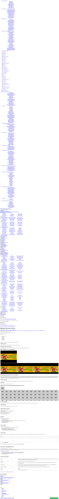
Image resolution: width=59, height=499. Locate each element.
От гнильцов (10, 33)
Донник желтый (11, 176)
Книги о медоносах (20, 304)
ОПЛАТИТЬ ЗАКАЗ (10, 211)
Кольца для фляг (11, 142)
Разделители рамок (10, 30)
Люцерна (11, 180)
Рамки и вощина (3, 18)
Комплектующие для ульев (10, 14)
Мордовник (20, 298)
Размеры (3, 495)
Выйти (2, 496)
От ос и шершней (4, 78)
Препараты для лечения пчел (7, 326)
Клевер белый (4, 297)
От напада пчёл (10, 44)
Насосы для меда (11, 140)
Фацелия (11, 185)
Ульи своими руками (10, 13)
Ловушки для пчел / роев (20, 284)
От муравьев (19, 232)
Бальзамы (10, 201)
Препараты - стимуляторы (12, 228)
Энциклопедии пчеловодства (10, 192)
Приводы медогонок (12, 268)
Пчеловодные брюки (4, 215)
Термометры (10, 162)
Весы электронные (10, 135)
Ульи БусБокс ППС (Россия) (10, 12)
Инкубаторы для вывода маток (10, 94)
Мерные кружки (11, 141)
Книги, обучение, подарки (5, 186)
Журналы (11, 194)
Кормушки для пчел (10, 153)
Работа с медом (3, 132)
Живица (11, 202)
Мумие (10, 204)
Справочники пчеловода (20, 303)
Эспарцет (12, 300)
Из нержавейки (10, 118)
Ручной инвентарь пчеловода (5, 269)
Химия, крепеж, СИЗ (10, 169)
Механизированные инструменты (10, 166)
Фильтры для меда (10, 134)
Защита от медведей (20, 231)
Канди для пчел (3, 243)
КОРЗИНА (7, 211)
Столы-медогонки (11, 122)
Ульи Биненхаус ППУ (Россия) (12, 217)
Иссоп (10, 177)
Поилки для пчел (11, 154)
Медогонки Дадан (10, 111)
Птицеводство (3, 198)
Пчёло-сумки (10, 143)
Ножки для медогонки (10, 121)
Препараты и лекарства (20, 307)
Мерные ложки (12, 278)
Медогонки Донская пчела (10, 116)
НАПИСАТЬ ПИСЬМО (16, 211)
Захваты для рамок (10, 125)
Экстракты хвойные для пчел (10, 41)
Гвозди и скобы (10, 27)
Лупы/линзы (10, 96)
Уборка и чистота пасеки (20, 288)
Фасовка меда (19, 276)
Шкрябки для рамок (10, 25)
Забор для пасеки (11, 164)
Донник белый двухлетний (11, 175)
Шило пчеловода (11, 130)
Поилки (11, 199)
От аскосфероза (4, 53)
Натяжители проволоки (12, 225)
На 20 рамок (10, 110)
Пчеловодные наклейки (10, 191)
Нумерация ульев (4, 219)
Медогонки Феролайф (10, 117)
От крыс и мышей (10, 42)
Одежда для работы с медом (12, 277)
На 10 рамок (10, 109)
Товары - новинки (3, 312)
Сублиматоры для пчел (5, 69)
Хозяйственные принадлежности (11, 168)
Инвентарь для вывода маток (10, 93)
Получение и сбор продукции (5, 145)
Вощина (11, 19)
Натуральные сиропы (10, 206)
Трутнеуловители (12, 260)
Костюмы (12, 213)
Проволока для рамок (4, 223)
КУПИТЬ (1, 479)
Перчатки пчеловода (10, 4)
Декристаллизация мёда (10, 136)
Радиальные (10, 114)
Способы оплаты (2, 426)
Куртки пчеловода (10, 2)
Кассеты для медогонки (12, 267)
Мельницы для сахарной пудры (10, 159)
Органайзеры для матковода (10, 99)
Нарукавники (10, 3)
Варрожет (3, 85)
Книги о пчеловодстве (10, 193)
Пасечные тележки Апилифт (10, 152)
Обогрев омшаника (20, 285)
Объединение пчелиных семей (5, 84)
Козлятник (20, 297)
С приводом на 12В (10, 113)
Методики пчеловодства (4, 303)
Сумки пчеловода (10, 6)
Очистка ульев (10, 128)
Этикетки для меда (20, 275)
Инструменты (3, 165)
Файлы (11, 197)
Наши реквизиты (2, 315)
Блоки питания (10, 161)
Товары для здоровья (4, 200)
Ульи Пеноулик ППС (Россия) (10, 9)
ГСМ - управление (11, 160)
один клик (11, 453)
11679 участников (6, 321)
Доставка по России (4, 493)
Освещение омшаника (10, 157)
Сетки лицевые (10, 5)
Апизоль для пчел (4, 89)
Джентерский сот (11, 92)
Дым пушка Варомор (10, 47)
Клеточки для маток (12, 256)
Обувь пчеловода (12, 214)
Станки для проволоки (10, 20)
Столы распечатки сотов (4, 275)
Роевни (12, 285)
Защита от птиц (3, 251)
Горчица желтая (11, 174)
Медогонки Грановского (4, 266)
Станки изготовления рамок (4, 222)
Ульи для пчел (3, 216)
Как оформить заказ (4, 490)
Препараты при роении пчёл (10, 37)
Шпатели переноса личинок (10, 105)
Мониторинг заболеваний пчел (12, 234)
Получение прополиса (20, 281)
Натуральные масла (10, 205)
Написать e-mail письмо (3, 313)
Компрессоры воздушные (4, 288)
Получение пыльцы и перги (10, 148)
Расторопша (10, 183)
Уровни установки (10, 16)
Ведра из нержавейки (10, 133)
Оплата (2, 489)
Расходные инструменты (11, 167)
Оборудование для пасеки (5, 150)
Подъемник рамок (11, 29)
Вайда (12, 295)
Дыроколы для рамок (19, 223)
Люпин (11, 179)
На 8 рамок (12, 263)
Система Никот (20, 259)
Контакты (3, 488)
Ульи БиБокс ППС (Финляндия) (10, 11)
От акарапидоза (12, 229)
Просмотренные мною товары (4, 311)
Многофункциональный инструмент (10, 126)
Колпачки (4, 257)
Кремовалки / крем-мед (4, 279)
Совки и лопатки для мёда (10, 129)
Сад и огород (19, 293)
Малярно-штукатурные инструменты (4, 293)
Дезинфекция (10, 38)
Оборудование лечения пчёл (5, 90)
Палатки (11, 156)
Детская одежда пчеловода (10, 8)
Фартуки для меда (11, 7)
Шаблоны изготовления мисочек (10, 104)
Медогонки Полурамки (10, 112)
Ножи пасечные (10, 127)
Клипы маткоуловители (10, 95)
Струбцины (10, 163)
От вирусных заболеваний (11, 31)
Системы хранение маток (11, 103)
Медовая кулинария (10, 190)
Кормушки (4, 307)
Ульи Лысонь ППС (10, 10)
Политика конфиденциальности (5, 494)
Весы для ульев (10, 17)
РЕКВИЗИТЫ (10, 212)
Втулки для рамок (10, 23)
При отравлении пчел (4, 68)
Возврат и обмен (4, 491)
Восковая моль (12, 308)
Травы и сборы (10, 207)
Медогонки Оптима (10, 119)
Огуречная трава (11, 181)
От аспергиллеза (4, 62)
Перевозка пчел (4, 287)
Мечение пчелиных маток (11, 97)
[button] (54, 498)
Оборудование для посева (11, 172)
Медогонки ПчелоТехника (20, 266)
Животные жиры (4, 309)
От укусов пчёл (10, 46)
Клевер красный (11, 178)
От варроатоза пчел (3, 236)
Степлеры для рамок (10, 28)
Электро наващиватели (10, 26)
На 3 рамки (10, 107)
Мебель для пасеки (10, 158)
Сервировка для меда (10, 146)
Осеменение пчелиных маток (10, 100)
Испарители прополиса (10, 149)
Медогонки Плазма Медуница (10, 115)
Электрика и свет (11, 170)
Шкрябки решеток (4, 273)
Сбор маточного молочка (4, 281)
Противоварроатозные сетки (10, 45)
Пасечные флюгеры (10, 151)
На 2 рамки (10, 106)
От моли (11, 43)
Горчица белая (10, 173)
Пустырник (10, 182)
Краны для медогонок (10, 120)
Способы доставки (2, 418)
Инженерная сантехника (4, 292)
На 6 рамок (10, 108)
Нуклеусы (10, 98)
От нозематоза (10, 34)
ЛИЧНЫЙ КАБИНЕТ (2, 211)
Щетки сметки (12, 273)
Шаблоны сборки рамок (10, 21)
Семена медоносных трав (5, 171)
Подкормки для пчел (10, 39)
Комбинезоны (10, 1)
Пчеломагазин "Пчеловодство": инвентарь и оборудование (7, 498)
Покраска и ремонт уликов (4, 220)
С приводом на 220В (4, 265)
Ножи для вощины (11, 22)
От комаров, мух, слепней (11, 49)
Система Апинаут (11, 102)
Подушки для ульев (20, 220)
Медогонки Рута (4, 264)
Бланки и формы (11, 195)
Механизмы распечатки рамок (10, 138)
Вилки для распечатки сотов (10, 124)
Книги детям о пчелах (10, 196)
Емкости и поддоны (20, 277)
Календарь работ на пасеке (11, 187)
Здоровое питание (10, 203)
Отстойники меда (11, 137)
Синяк (10, 184)
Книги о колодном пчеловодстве (11, 188)
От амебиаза (10, 36)
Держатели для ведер (10, 144)
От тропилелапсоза (10, 35)
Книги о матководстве (10, 189)
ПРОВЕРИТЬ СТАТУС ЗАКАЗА (4, 212)
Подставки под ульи (10, 15)
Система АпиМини (10, 101)
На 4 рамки (20, 262)
